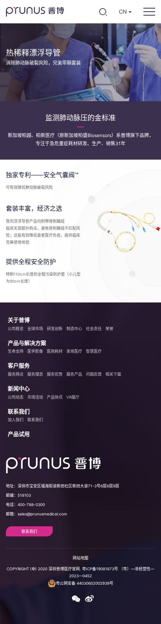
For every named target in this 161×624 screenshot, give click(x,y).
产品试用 (19, 434)
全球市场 (35, 328)
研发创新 (55, 328)
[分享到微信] (75, 600)
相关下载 (113, 374)
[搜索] (103, 11)
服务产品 (74, 374)
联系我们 (19, 411)
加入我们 (15, 419)
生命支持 (15, 351)
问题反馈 (94, 374)
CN (124, 11)
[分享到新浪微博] (89, 600)
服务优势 (55, 374)
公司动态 (15, 397)
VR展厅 (72, 397)
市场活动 (35, 397)
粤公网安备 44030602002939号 (84, 583)
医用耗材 (55, 351)
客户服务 (19, 365)
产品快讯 (55, 397)
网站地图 (80, 557)
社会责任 (94, 328)
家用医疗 (74, 351)
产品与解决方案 (27, 342)
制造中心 (74, 328)
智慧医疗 (94, 351)
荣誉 (109, 328)
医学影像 (35, 351)
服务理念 (35, 374)
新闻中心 (19, 388)
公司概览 (15, 328)
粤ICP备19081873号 (100, 568)
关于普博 (19, 319)
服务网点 (15, 374)
